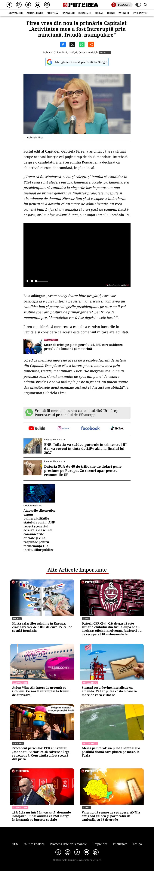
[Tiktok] (28, 5)
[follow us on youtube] (36, 428)
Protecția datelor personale (68, 844)
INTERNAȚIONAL (142, 13)
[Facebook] (9, 5)
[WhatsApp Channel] (47, 5)
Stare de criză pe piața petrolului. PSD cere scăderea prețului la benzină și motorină (83, 347)
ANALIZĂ (18, 743)
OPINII (111, 13)
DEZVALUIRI (15, 13)
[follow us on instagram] (63, 428)
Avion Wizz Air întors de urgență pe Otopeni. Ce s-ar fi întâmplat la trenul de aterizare (40, 691)
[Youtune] (37, 5)
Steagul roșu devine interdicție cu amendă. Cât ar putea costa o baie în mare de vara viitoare (109, 691)
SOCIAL (99, 13)
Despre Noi (99, 844)
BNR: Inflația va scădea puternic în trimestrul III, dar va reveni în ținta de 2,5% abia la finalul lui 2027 (86, 449)
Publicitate (120, 844)
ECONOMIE (84, 13)
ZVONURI (124, 13)
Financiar (68, 13)
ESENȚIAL (105, 52)
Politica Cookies (34, 844)
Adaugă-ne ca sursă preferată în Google (80, 62)
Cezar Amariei (87, 52)
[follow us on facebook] (90, 428)
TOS (15, 844)
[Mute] (32, 281)
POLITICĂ (52, 13)
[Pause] (26, 281)
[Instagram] (19, 5)
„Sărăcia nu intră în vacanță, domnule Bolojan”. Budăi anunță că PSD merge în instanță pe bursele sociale (41, 816)
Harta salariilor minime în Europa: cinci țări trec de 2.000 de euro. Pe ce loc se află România (42, 627)
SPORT (86, 618)
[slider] (41, 282)
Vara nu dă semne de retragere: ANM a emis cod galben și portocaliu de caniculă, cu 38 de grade (111, 816)
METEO (86, 807)
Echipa (137, 844)
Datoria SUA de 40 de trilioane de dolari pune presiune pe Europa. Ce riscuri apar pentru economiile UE (83, 470)
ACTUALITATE (34, 13)
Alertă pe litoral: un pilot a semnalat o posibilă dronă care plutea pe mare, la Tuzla (111, 751)
